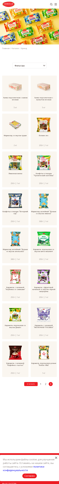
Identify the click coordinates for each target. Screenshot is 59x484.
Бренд (24, 48)
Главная (6, 48)
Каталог (15, 48)
